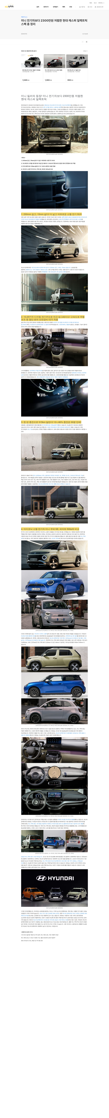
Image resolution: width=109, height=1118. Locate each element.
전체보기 (85, 51)
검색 (37, 7)
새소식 (95, 2)
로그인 (90, 6)
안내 (70, 7)
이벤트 (90, 2)
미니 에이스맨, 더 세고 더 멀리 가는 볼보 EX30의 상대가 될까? (38, 938)
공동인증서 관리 (99, 6)
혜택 (63, 7)
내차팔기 (55, 7)
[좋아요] (82, 42)
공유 (86, 42)
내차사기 (45, 7)
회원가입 (83, 6)
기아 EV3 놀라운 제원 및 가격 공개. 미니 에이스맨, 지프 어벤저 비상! (39, 935)
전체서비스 (100, 2)
